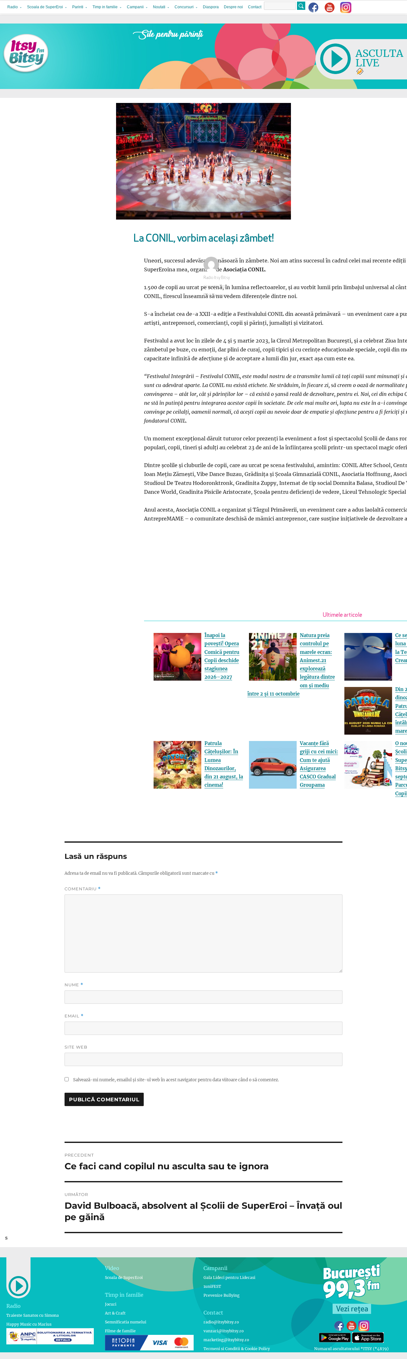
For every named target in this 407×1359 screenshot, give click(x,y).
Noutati (159, 7)
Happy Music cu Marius (29, 1324)
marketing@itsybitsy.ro (226, 1339)
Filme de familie (120, 1330)
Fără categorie (216, 296)
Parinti (77, 7)
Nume (74, 985)
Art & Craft (115, 1313)
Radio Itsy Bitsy (217, 278)
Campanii (135, 7)
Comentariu (83, 889)
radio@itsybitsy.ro (221, 1322)
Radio (12, 7)
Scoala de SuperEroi (45, 7)
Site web (76, 1047)
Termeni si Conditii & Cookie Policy (237, 1348)
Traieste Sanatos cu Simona (32, 1315)
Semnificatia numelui (125, 1322)
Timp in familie (105, 7)
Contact (254, 7)
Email (74, 1016)
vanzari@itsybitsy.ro (224, 1330)
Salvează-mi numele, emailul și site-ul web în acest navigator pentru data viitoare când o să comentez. (176, 1080)
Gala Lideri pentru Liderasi (229, 1277)
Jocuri (110, 1304)
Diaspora (211, 7)
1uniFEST (212, 1286)
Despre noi (233, 7)
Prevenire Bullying (221, 1295)
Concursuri (184, 7)
